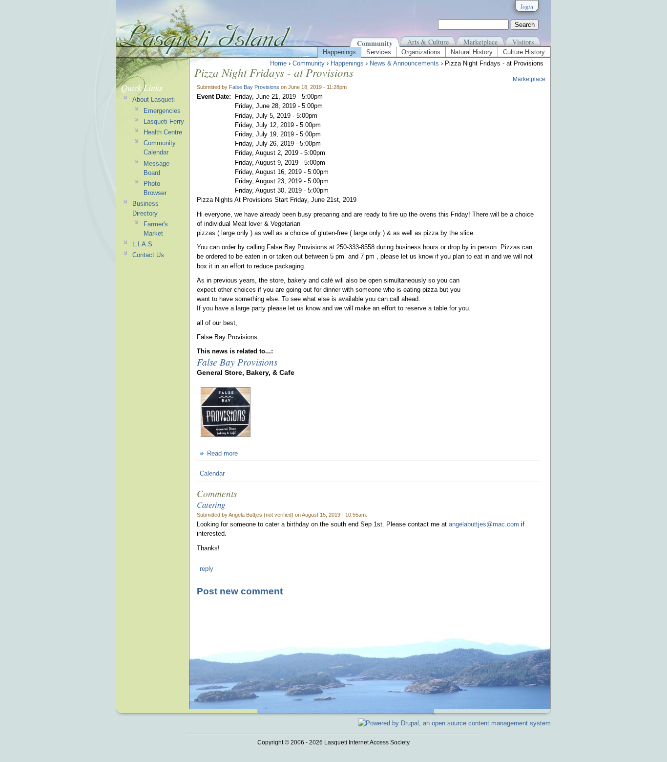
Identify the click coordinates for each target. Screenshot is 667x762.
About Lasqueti (153, 99)
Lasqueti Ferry (164, 121)
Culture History (524, 52)
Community (375, 43)
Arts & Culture (428, 41)
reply (206, 568)
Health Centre (163, 132)
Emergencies (162, 110)
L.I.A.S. (143, 244)
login (527, 6)
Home (278, 63)
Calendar (212, 473)
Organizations (420, 52)
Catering (211, 504)
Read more (222, 453)
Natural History (472, 52)
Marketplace (480, 41)
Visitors (523, 41)
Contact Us (148, 255)
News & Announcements (404, 63)
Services (378, 52)
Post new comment (240, 591)
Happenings (339, 52)
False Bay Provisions (254, 87)
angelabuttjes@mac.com (484, 524)
